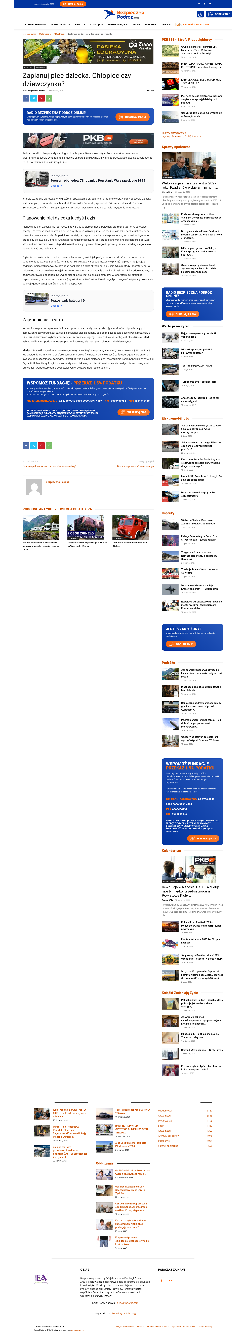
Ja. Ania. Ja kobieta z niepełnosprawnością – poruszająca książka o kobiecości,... (201, 1020)
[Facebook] (204, 3)
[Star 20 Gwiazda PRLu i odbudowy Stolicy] (133, 527)
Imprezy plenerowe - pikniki (174, 881)
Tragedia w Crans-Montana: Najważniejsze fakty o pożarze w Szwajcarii (199, 556)
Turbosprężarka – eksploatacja (198, 381)
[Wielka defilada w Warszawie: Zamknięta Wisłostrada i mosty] (170, 524)
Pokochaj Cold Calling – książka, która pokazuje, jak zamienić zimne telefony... (202, 1003)
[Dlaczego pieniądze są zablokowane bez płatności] (170, 691)
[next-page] (30, 556)
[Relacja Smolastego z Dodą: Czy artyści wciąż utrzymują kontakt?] (170, 540)
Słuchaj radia (135, 117)
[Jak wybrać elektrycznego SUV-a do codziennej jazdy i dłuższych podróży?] (170, 446)
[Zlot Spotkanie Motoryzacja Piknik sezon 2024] (104, 1147)
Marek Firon (167, 192)
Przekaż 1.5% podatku (197, 24)
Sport (136, 24)
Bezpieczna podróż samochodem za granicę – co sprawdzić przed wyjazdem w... (201, 706)
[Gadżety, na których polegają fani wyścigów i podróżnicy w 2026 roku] (170, 741)
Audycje (95, 24)
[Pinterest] (41, 98)
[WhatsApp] (49, 98)
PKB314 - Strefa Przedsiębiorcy (187, 40)
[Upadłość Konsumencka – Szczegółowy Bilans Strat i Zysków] (104, 1191)
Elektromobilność (175, 418)
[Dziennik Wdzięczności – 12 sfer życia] (170, 1054)
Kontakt (140, 1326)
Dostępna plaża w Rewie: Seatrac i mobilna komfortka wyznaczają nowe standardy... (201, 234)
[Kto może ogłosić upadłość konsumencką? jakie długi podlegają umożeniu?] (104, 1224)
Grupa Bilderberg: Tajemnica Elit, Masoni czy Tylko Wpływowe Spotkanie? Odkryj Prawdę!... (199, 50)
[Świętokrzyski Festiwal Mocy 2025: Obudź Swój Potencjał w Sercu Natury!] (170, 959)
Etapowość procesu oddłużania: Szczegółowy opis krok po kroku (132, 1241)
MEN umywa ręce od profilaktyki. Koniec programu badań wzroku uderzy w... (199, 251)
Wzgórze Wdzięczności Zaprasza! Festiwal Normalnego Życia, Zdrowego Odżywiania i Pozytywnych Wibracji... (202, 975)
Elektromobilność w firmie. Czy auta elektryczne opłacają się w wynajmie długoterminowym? (201, 463)
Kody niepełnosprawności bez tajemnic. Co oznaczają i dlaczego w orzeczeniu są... (201, 217)
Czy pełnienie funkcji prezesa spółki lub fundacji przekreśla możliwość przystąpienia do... (131, 1207)
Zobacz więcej (77, 1329)
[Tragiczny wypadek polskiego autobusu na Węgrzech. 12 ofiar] (88, 527)
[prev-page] (25, 556)
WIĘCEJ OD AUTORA (76, 509)
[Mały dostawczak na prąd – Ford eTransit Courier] (170, 496)
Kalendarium (171, 851)
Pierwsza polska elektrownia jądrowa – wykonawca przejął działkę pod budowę (201, 99)
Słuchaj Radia (75, 4)
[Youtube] (209, 3)
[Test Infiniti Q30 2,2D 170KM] (170, 370)
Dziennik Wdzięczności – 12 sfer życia (202, 1050)
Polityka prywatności (124, 1326)
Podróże (168, 663)
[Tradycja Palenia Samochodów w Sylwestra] (170, 573)
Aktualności (59, 24)
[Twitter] (33, 98)
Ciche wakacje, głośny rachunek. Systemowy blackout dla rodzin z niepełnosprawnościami (199, 268)
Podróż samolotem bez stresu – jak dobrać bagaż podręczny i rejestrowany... (201, 723)
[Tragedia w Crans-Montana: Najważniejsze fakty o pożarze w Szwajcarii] (170, 556)
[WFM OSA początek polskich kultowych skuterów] (170, 353)
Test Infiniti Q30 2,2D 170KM (196, 365)
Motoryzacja (45, 33)
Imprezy (168, 513)
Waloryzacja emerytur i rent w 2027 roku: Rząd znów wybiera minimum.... (190, 185)
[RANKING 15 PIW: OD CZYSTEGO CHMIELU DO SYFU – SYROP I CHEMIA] (104, 1130)
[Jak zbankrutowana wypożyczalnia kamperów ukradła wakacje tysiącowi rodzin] (43, 527)
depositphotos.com (127, 1302)
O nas (164, 24)
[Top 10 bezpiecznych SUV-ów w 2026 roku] (104, 1114)
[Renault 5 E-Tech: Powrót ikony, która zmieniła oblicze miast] (170, 480)
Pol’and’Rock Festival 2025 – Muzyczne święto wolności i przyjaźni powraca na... (201, 925)
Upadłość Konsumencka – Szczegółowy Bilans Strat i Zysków (130, 1190)
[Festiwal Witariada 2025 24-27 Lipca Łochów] (170, 943)
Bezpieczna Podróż (36, 90)
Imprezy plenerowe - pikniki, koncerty (181, 136)
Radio (78, 24)
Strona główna (35, 24)
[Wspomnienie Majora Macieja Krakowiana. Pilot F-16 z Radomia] (170, 589)
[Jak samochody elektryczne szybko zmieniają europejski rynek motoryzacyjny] (170, 429)
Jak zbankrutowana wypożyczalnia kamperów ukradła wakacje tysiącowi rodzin (41, 546)
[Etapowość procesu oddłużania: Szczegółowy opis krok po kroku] (104, 1241)
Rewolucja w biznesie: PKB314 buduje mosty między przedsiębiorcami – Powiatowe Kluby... (201, 605)
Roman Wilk (167, 900)
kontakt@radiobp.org (124, 1313)
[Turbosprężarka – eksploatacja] (170, 386)
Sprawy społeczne (176, 147)
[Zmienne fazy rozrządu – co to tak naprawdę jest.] (170, 402)
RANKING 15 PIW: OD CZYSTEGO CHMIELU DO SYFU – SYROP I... (132, 1129)
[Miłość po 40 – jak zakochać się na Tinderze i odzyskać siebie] (170, 1038)
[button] (199, 3)
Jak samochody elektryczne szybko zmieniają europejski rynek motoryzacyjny (201, 429)
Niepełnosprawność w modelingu (135, 466)
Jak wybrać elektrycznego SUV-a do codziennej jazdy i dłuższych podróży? (201, 446)
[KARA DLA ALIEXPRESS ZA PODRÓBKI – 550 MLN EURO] (170, 84)
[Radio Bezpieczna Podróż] (124, 14)
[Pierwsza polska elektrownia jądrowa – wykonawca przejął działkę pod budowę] (170, 100)
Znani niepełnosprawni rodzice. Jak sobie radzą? (49, 466)
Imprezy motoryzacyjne (174, 132)
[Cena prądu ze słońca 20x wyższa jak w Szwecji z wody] (170, 117)
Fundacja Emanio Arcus (158, 1326)
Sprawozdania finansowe (183, 1326)
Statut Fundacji (205, 1326)
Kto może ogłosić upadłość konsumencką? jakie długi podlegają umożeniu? (130, 1224)
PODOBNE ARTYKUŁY (40, 509)
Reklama (150, 24)
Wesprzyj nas (136, 412)
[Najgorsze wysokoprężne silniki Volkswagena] (170, 337)
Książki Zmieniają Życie (180, 993)
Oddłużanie (184, 644)
